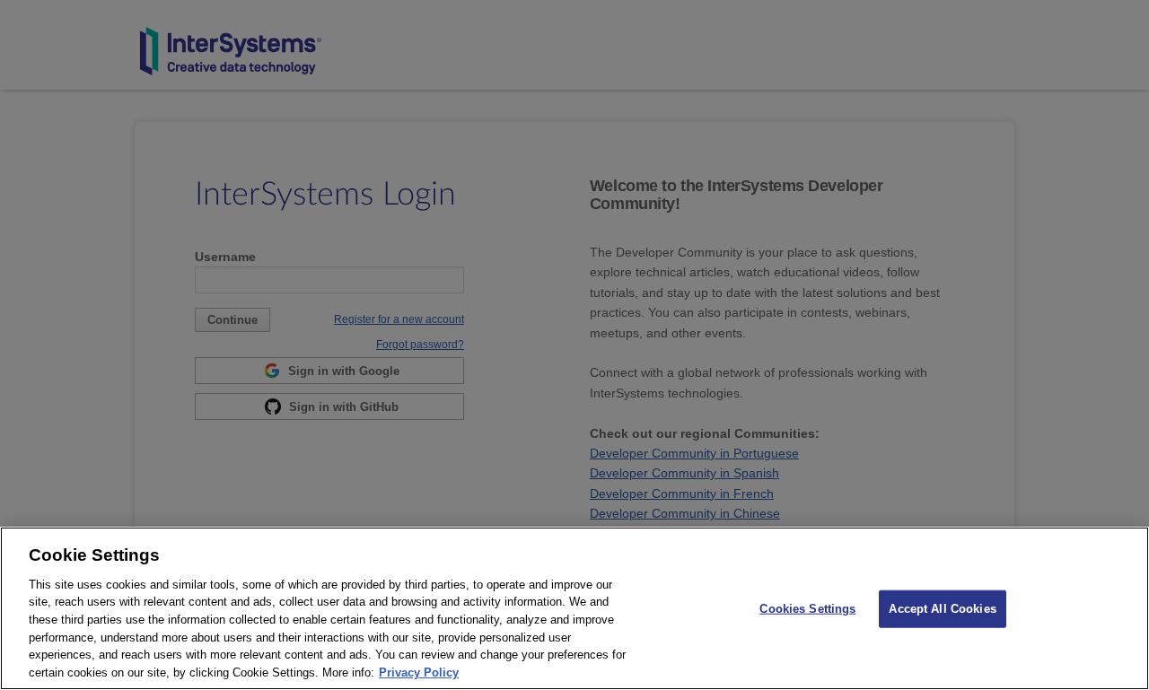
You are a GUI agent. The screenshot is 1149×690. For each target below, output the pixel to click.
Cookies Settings (807, 609)
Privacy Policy (419, 671)
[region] (574, 608)
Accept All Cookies (942, 609)
